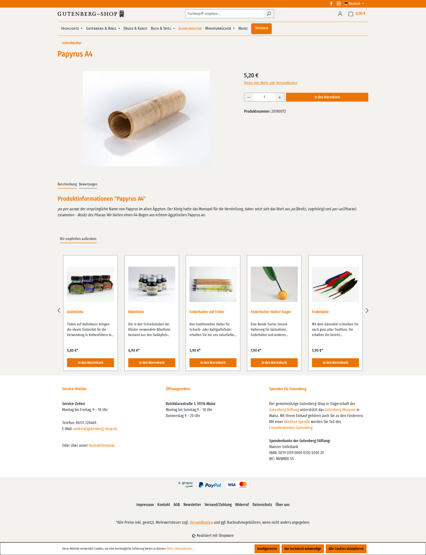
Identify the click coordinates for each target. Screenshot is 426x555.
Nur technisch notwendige (302, 549)
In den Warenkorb (327, 97)
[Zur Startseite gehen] (91, 13)
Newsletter (192, 505)
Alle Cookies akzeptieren (346, 549)
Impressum (145, 505)
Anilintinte (75, 312)
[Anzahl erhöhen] (279, 97)
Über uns (283, 505)
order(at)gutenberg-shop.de (95, 429)
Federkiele (320, 312)
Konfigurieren (267, 549)
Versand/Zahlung (218, 505)
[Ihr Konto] (340, 13)
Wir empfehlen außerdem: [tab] (78, 239)
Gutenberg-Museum (340, 410)
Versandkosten (201, 523)
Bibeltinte (136, 312)
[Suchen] (269, 13)
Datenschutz (262, 505)
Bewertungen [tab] (88, 184)
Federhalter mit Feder (206, 312)
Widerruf (242, 505)
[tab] (67, 185)
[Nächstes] (367, 310)
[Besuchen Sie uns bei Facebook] (331, 4)
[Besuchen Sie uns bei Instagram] (339, 4)
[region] (146, 118)
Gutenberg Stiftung (284, 410)
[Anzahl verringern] (248, 97)
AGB (177, 505)
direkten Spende (297, 422)
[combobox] (224, 13)
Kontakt (163, 505)
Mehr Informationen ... (180, 548)
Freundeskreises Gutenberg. (291, 428)
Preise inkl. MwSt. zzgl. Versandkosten (270, 83)
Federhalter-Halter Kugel (271, 312)
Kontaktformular (101, 446)
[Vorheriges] (58, 310)
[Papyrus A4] (146, 118)
